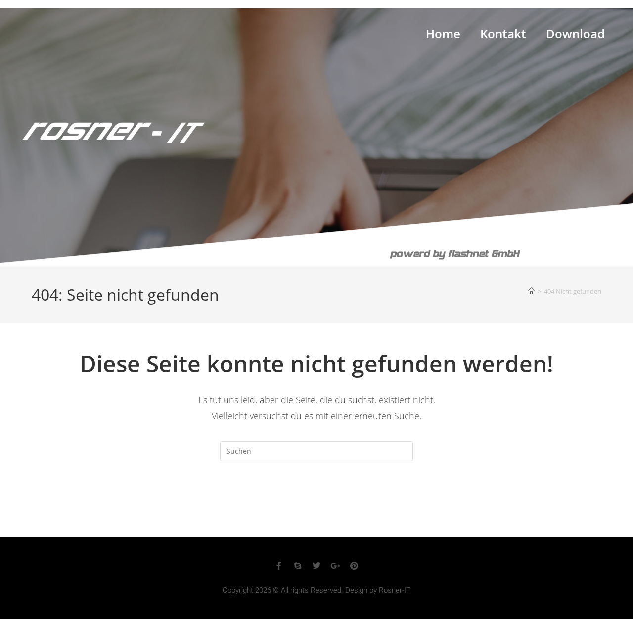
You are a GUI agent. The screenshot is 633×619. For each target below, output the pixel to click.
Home (443, 35)
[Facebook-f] (279, 566)
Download (575, 35)
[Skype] (298, 566)
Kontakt (503, 35)
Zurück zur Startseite (316, 501)
